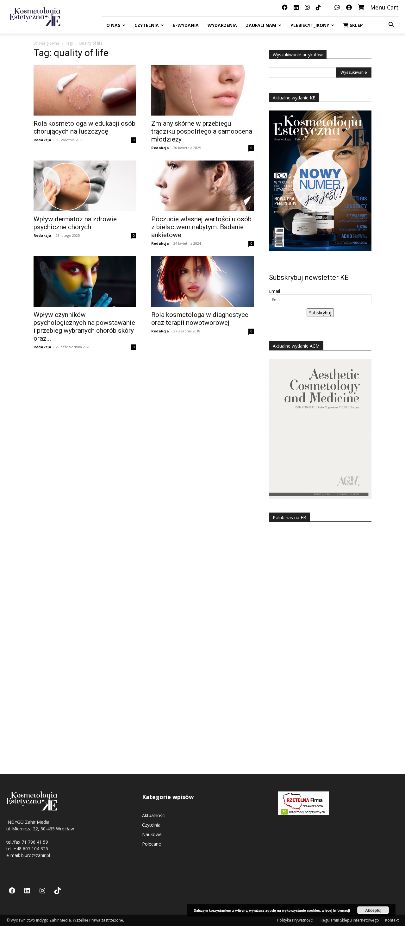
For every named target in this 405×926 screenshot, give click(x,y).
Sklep (355, 25)
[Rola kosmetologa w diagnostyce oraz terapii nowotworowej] (202, 281)
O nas (113, 25)
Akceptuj (373, 910)
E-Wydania (186, 25)
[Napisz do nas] (337, 7)
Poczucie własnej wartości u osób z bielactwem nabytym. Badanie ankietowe (201, 227)
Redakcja (42, 139)
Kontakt (392, 920)
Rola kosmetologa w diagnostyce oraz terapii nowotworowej (199, 318)
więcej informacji (336, 910)
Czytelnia (146, 25)
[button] (391, 25)
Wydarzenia (222, 25)
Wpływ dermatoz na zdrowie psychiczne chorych (75, 223)
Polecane (151, 844)
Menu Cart (384, 7)
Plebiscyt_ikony (309, 25)
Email (274, 291)
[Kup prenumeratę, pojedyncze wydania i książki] (361, 7)
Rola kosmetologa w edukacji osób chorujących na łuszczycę (84, 127)
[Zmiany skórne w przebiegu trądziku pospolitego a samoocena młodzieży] (202, 90)
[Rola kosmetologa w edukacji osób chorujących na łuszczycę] (85, 90)
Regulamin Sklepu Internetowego (350, 920)
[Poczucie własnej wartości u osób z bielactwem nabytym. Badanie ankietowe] (202, 186)
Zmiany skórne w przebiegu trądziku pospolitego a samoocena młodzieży (201, 131)
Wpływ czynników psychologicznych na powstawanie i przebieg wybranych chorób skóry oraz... (84, 326)
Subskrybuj (320, 313)
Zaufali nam (261, 25)
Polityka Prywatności (296, 920)
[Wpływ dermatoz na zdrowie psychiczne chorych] (85, 186)
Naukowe (152, 834)
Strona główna (46, 43)
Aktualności (153, 815)
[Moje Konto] (349, 7)
